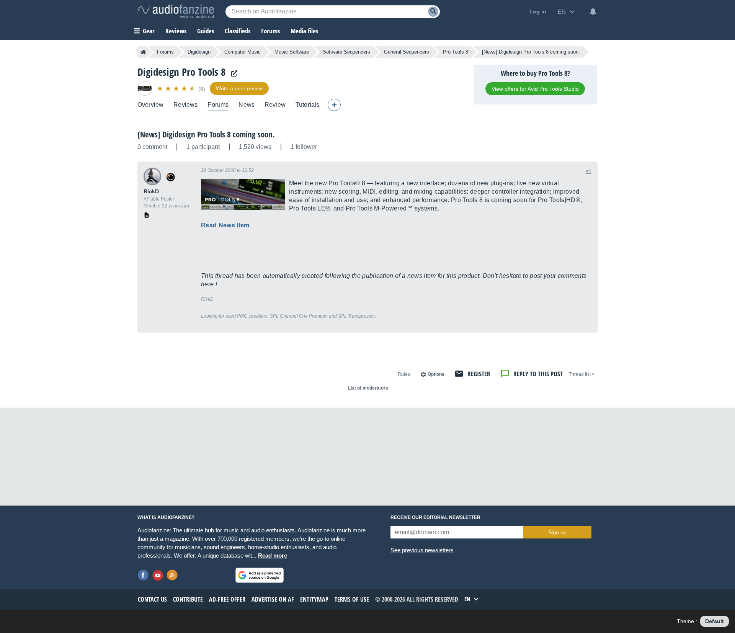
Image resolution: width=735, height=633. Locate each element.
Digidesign (199, 52)
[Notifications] (593, 11)
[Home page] (143, 52)
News (246, 104)
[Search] (433, 12)
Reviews (175, 30)
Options (436, 374)
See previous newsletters (422, 550)
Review (275, 104)
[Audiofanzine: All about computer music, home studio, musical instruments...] (175, 11)
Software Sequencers (346, 52)
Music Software (291, 52)
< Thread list (582, 374)
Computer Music (242, 52)
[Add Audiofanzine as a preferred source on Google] (259, 575)
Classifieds (237, 30)
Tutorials (307, 104)
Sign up (557, 532)
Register (478, 373)
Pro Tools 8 (455, 52)
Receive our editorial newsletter (435, 517)
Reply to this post (538, 373)
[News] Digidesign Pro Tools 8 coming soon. (206, 134)
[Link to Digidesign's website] (232, 73)
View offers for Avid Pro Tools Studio (535, 89)
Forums (165, 52)
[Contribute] (334, 105)
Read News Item (225, 225)
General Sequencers (406, 52)
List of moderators (368, 388)
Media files (304, 30)
